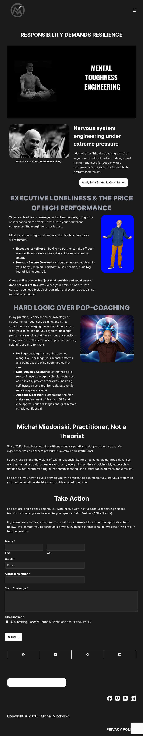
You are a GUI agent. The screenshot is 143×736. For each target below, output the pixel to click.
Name (10, 541)
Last (49, 552)
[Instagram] (117, 698)
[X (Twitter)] (55, 654)
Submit (13, 637)
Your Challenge (16, 588)
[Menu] (134, 10)
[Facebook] (23, 654)
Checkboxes (14, 617)
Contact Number (17, 573)
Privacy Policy (121, 729)
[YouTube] (125, 698)
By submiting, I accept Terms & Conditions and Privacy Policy (50, 622)
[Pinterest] (88, 654)
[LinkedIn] (120, 654)
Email (10, 559)
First (7, 552)
